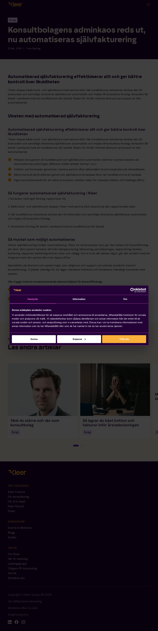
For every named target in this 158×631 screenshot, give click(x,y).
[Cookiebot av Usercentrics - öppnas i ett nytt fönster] (132, 290)
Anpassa (77, 339)
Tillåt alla (124, 339)
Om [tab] (125, 299)
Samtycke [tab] (32, 299)
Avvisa (33, 339)
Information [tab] (79, 299)
